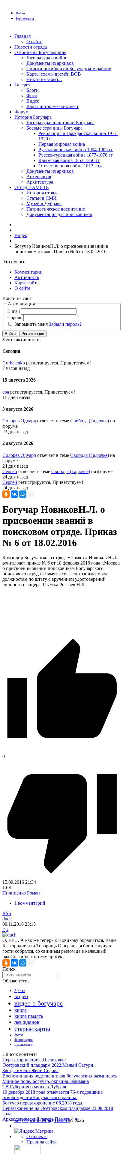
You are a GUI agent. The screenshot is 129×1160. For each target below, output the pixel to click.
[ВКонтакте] (14, 494)
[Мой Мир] (22, 494)
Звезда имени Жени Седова (30, 1070)
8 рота (19, 990)
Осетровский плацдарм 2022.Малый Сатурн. (48, 1065)
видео (21, 996)
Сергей (9, 471)
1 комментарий (29, 903)
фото (18, 1035)
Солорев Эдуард (19, 420)
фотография (23, 1040)
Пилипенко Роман (21, 892)
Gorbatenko (13, 362)
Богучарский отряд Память (42, 1120)
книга (20, 1010)
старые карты (32, 1029)
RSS (6, 913)
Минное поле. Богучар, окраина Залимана (45, 1081)
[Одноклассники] (6, 494)
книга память (28, 1016)
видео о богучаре (38, 1003)
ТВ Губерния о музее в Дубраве (34, 1086)
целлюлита (23, 1044)
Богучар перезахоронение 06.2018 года (42, 1102)
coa (5, 391)
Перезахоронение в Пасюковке (34, 1059)
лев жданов (26, 1022)
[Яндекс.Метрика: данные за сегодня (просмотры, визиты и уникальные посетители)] (33, 1131)
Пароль (14, 317)
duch (7, 918)
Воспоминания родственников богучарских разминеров (60, 1075)
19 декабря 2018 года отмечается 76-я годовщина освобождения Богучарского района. (52, 1095)
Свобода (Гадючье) (89, 420)
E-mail (13, 311)
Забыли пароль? (65, 324)
